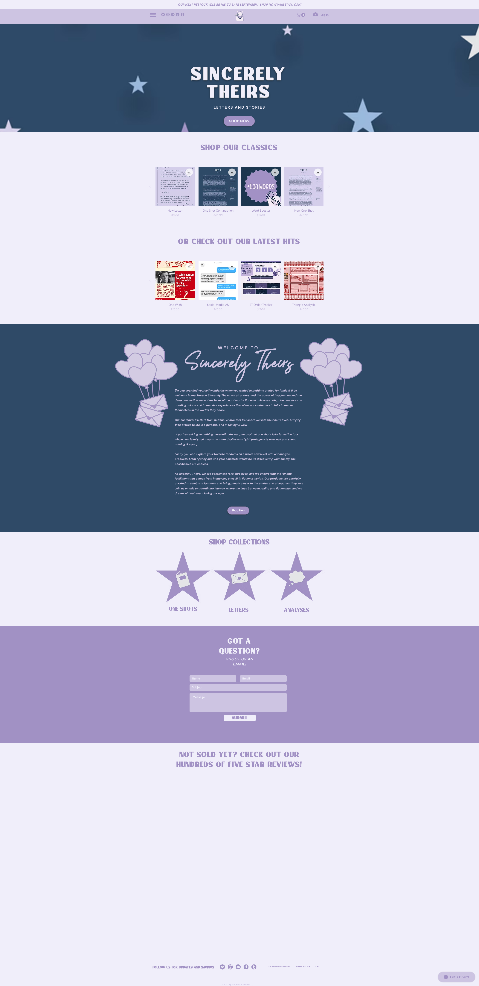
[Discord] (172, 14)
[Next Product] (329, 186)
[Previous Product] (150, 186)
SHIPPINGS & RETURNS (279, 966)
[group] (239, 192)
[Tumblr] (182, 14)
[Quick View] (175, 186)
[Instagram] (168, 14)
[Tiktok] (246, 967)
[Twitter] (163, 14)
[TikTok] (177, 14)
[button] (153, 15)
